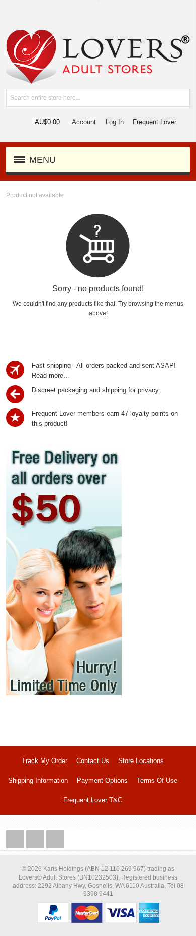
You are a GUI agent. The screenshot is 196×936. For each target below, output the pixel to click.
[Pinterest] (55, 839)
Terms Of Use (157, 780)
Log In (115, 122)
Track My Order (44, 761)
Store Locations (141, 761)
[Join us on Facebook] (16, 839)
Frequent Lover (154, 122)
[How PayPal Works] (98, 907)
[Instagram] (36, 839)
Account (84, 122)
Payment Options (102, 780)
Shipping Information (38, 780)
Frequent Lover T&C (92, 800)
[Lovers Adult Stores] (98, 34)
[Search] (181, 98)
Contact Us (92, 761)
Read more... (50, 375)
